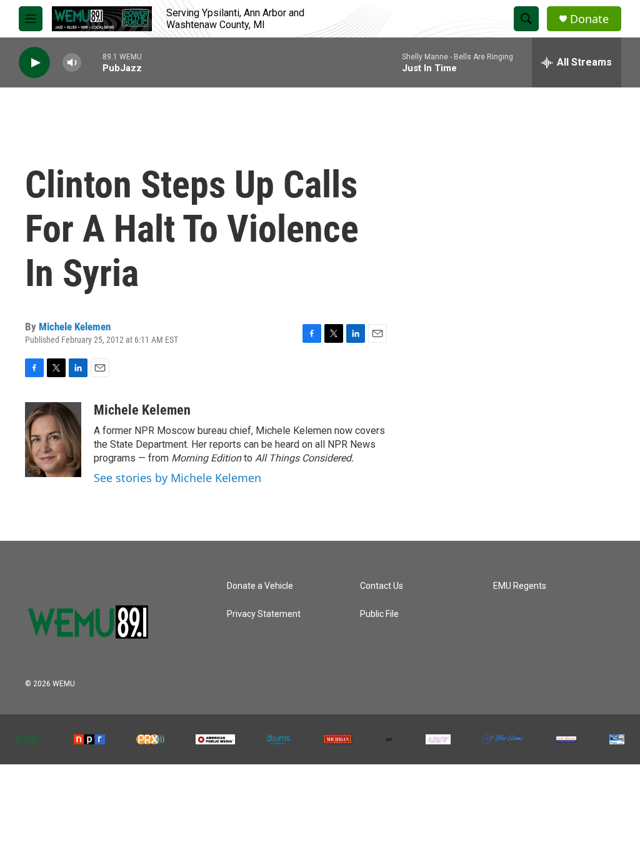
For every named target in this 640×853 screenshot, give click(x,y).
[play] (34, 63)
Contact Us (381, 586)
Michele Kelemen (75, 326)
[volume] (71, 63)
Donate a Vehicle (260, 586)
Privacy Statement (264, 614)
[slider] (92, 62)
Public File (379, 614)
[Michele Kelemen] (53, 439)
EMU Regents (519, 586)
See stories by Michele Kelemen (177, 477)
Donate (589, 19)
